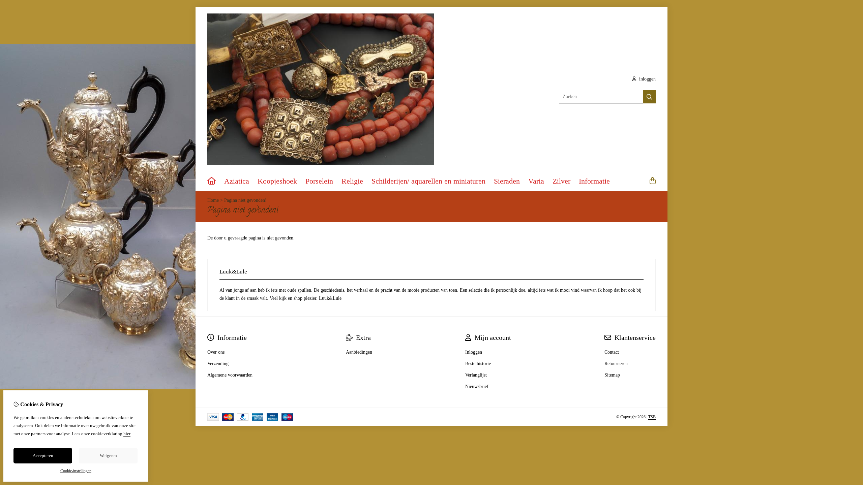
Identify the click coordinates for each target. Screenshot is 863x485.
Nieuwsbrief (476, 386)
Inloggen (473, 352)
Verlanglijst (476, 375)
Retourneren (616, 363)
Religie (352, 181)
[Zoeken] (649, 96)
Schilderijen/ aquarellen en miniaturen (428, 181)
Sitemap (612, 375)
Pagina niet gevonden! (245, 200)
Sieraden (507, 181)
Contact (611, 352)
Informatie (594, 181)
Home (213, 200)
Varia (536, 181)
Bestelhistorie (478, 363)
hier (126, 433)
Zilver (561, 181)
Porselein (319, 181)
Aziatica (236, 181)
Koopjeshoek (277, 181)
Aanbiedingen (359, 352)
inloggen (647, 79)
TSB (652, 417)
